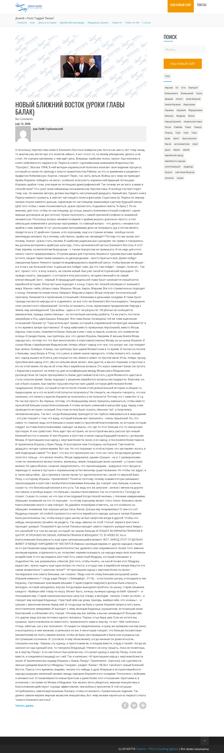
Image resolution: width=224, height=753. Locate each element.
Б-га (184, 87)
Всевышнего (171, 93)
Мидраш (180, 115)
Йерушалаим (195, 110)
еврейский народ (174, 155)
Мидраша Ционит (98, 22)
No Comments (24, 119)
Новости (117, 22)
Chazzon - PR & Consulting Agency (157, 749)
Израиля (181, 110)
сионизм (169, 177)
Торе (186, 132)
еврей (186, 149)
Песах (168, 127)
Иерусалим (189, 104)
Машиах (169, 115)
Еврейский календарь (72, 22)
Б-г (177, 87)
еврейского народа (175, 161)
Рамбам (178, 127)
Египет (179, 98)
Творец (169, 132)
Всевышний (187, 93)
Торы (194, 132)
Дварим (169, 98)
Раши (188, 127)
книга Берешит (173, 166)
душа (167, 149)
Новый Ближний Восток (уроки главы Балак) (70, 108)
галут (195, 143)
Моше (191, 115)
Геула (199, 93)
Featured (22, 22)
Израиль (169, 110)
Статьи (146, 22)
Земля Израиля (173, 104)
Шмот (176, 138)
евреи (176, 149)
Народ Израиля (173, 121)
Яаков (168, 143)
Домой (19, 18)
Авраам (169, 87)
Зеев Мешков (193, 98)
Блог (32, 22)
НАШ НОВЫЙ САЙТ (182, 64)
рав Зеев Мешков (184, 172)
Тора (178, 132)
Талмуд (197, 127)
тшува (180, 177)
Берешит (193, 87)
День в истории (47, 22)
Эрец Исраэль (189, 138)
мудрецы (188, 166)
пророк (169, 172)
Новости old (132, 22)
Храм (167, 138)
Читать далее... (25, 705)
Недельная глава (193, 121)
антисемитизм (181, 143)
